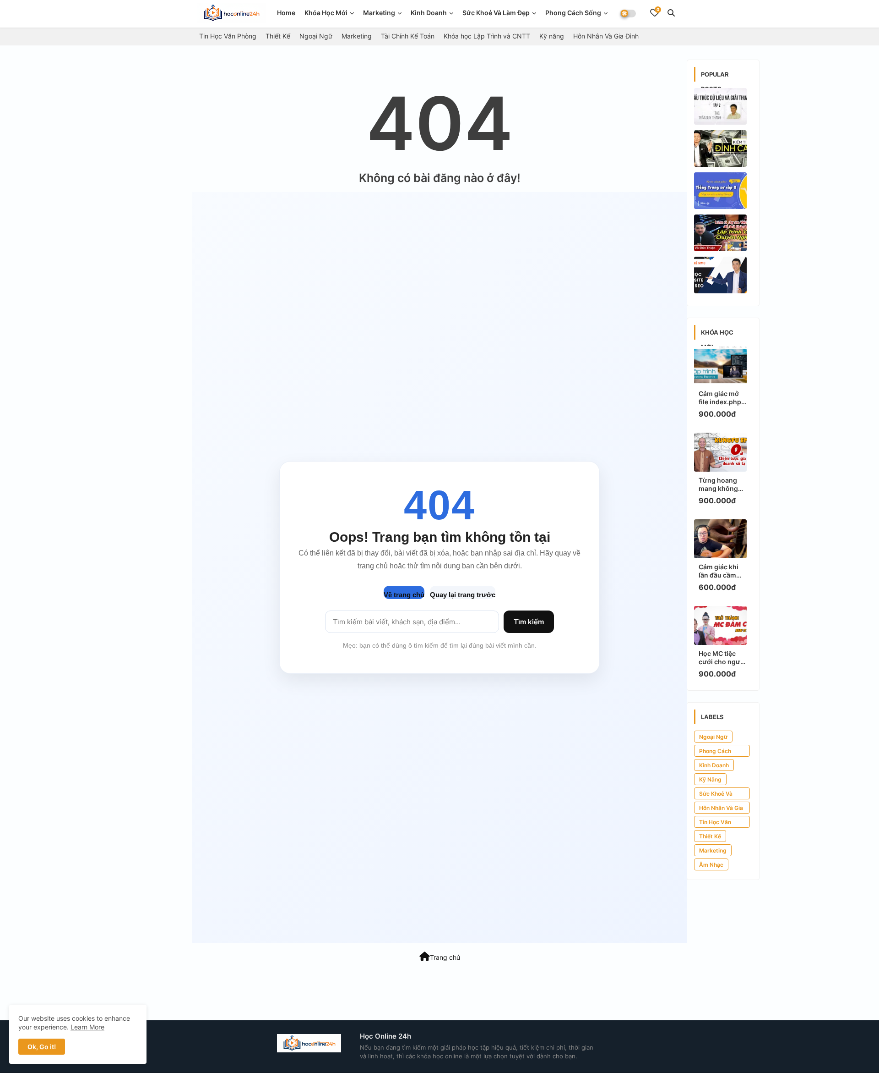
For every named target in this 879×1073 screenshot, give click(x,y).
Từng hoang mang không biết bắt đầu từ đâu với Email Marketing (721, 484)
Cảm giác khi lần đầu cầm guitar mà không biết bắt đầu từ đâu (721, 571)
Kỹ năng (551, 36)
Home (286, 13)
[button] (671, 13)
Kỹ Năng (710, 779)
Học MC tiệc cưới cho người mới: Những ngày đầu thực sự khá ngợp (722, 657)
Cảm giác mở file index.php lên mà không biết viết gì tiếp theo (721, 398)
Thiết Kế (278, 36)
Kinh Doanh (714, 765)
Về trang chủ (404, 595)
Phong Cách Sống (573, 13)
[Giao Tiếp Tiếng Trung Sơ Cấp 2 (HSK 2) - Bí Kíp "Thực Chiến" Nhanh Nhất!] (720, 190)
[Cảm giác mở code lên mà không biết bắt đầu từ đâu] (720, 233)
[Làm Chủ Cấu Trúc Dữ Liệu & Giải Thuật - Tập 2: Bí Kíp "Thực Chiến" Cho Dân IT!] (720, 106)
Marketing (379, 13)
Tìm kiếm (529, 621)
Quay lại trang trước (462, 595)
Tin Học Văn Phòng (227, 36)
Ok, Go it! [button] (41, 1047)
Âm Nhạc (711, 864)
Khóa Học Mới (325, 13)
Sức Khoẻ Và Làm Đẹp (496, 13)
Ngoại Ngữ (315, 36)
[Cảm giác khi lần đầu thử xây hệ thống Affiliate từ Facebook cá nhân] (720, 148)
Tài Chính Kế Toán (407, 36)
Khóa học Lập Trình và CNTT (487, 36)
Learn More (87, 1027)
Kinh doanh (429, 13)
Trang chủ (445, 957)
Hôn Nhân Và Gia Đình (606, 36)
